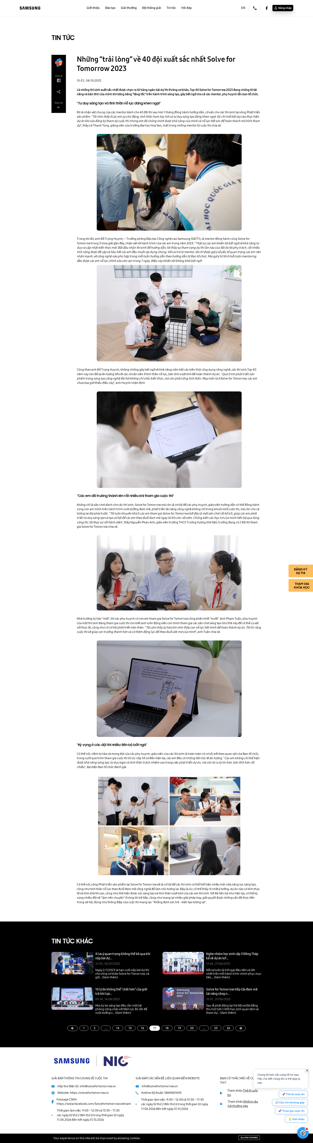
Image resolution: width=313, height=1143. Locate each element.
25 (216, 1028)
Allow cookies (249, 1137)
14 (117, 1028)
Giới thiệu (93, 8)
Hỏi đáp (186, 8)
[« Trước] (72, 1028)
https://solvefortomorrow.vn (89, 1093)
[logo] (30, 8)
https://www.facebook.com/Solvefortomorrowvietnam (94, 1104)
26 (228, 1028)
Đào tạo (110, 8)
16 (142, 1028)
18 (167, 1028)
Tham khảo (242, 1093)
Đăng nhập (284, 8)
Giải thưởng (129, 8)
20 (192, 1028)
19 (179, 1028)
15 (130, 1028)
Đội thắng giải (151, 8)
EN (243, 8)
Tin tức (171, 8)
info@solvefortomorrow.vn (98, 1086)
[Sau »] (240, 1028)
